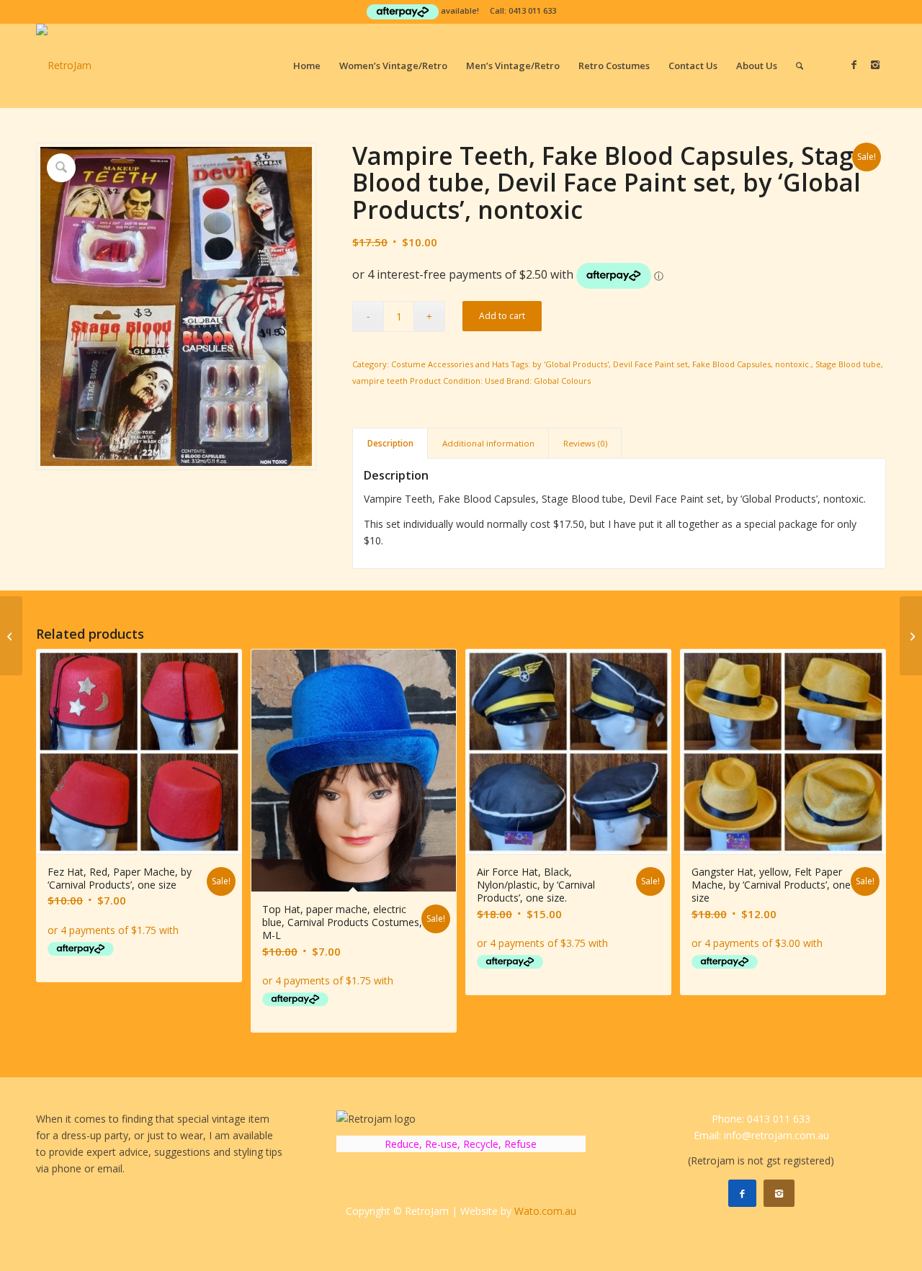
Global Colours (562, 380)
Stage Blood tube (848, 364)
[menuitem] (307, 65)
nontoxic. (793, 364)
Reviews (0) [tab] (585, 443)
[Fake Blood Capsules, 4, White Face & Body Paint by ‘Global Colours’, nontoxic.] (11, 635)
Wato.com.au (545, 1211)
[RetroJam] (63, 65)
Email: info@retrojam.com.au (761, 1135)
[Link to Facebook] (853, 65)
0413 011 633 (532, 10)
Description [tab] (390, 443)
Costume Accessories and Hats (450, 364)
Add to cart (502, 316)
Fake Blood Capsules (731, 364)
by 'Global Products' (570, 364)
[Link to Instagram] (875, 65)
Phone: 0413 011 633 (761, 1119)
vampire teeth (380, 380)
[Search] (800, 65)
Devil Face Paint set (650, 364)
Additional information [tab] (488, 443)
